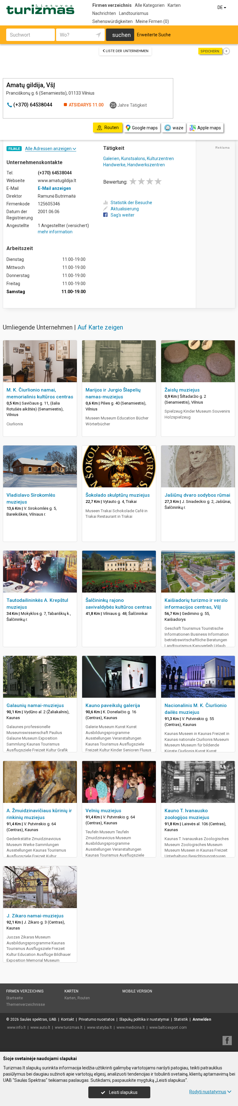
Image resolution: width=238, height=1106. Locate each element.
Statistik (181, 1019)
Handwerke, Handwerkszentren (134, 164)
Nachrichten (104, 13)
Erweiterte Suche (154, 34)
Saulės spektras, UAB (38, 1019)
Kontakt (67, 1019)
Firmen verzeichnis (112, 5)
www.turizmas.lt (68, 1027)
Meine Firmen (152, 21)
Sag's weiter (122, 215)
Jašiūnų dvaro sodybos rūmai (197, 495)
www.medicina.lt (131, 1027)
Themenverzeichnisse (25, 1004)
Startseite (14, 998)
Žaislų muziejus (182, 390)
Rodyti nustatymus (207, 1091)
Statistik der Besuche (131, 202)
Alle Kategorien (150, 5)
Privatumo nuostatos (97, 1019)
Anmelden (201, 1019)
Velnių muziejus (103, 810)
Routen (83, 998)
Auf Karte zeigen (100, 327)
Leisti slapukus (123, 1092)
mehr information (55, 231)
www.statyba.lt (99, 1027)
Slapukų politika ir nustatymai (144, 1019)
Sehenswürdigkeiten (112, 21)
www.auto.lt (40, 1027)
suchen (121, 35)
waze (178, 127)
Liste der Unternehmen (127, 51)
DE (221, 7)
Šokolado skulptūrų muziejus (118, 495)
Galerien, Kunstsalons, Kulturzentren (138, 158)
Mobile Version (137, 991)
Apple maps (209, 127)
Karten (174, 5)
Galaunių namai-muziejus (35, 705)
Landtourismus (133, 13)
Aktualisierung (125, 208)
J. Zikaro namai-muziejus (35, 916)
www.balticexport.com (168, 1027)
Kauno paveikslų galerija (113, 705)
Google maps (145, 127)
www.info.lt (16, 1027)
